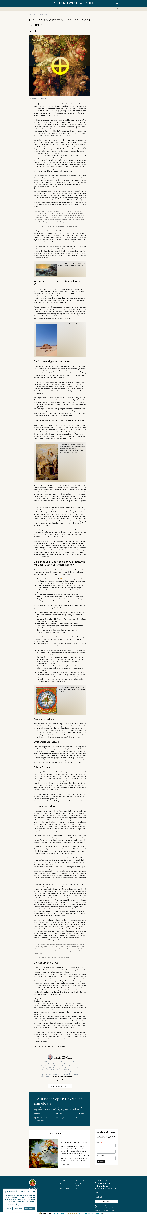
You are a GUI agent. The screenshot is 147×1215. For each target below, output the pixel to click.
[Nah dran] (35, 1190)
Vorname (100, 1149)
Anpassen (8, 1208)
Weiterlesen (66, 1164)
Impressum (63, 1183)
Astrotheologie (45, 1046)
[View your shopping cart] (117, 9)
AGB (76, 1188)
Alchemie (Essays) (43, 14)
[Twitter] (112, 3)
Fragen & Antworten (66, 1188)
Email (99, 1142)
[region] (20, 1200)
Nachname (100, 1155)
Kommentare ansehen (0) (58, 1086)
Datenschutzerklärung (53, 1118)
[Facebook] (109, 3)
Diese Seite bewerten (78, 1184)
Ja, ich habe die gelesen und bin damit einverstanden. (55, 1119)
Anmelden (81, 1114)
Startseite (32, 14)
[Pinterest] (117, 3)
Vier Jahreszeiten (60, 1046)
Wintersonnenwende (67, 579)
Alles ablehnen (18, 1208)
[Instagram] (114, 3)
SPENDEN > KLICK (65, 1180)
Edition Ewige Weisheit (73, 3)
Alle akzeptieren (29, 1208)
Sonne (53, 1046)
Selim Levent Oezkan (39, 31)
